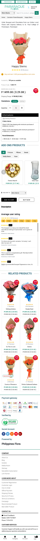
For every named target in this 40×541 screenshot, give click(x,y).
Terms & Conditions (8, 499)
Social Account (8, 429)
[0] (35, 537)
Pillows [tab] (18, 152)
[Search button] (37, 13)
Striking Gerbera (11, 309)
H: (22, 139)
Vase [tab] (15, 156)
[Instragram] (12, 434)
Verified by (6, 415)
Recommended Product (9, 504)
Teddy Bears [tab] (7, 156)
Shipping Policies (7, 493)
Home (3, 17)
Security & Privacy (8, 496)
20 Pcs (22, 101)
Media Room (6, 466)
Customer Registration (9, 482)
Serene (29, 347)
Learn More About (9, 478)
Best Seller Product (21, 2)
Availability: (11, 80)
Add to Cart (9, 200)
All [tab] (3, 152)
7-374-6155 (9, 520)
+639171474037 (11, 518)
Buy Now (26, 200)
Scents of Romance (11, 384)
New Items (32, 2)
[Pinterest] (16, 434)
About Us (5, 457)
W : (14, 139)
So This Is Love (10, 347)
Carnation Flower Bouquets (15, 17)
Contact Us (6, 511)
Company (5, 453)
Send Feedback (9, 515)
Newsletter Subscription (9, 471)
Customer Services (9, 525)
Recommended (8, 2)
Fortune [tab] (10, 152)
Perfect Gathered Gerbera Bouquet (29, 385)
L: (5, 139)
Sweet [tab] (26, 152)
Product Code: (8, 85)
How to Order (6, 488)
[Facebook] (3, 434)
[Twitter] (8, 434)
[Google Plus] (20, 434)
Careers (4, 463)
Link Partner (6, 474)
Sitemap (4, 468)
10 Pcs (15, 101)
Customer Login (7, 485)
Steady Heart (29, 309)
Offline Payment (7, 491)
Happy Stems (28, 17)
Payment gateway (9, 398)
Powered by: (7, 439)
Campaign (5, 501)
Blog (3, 460)
